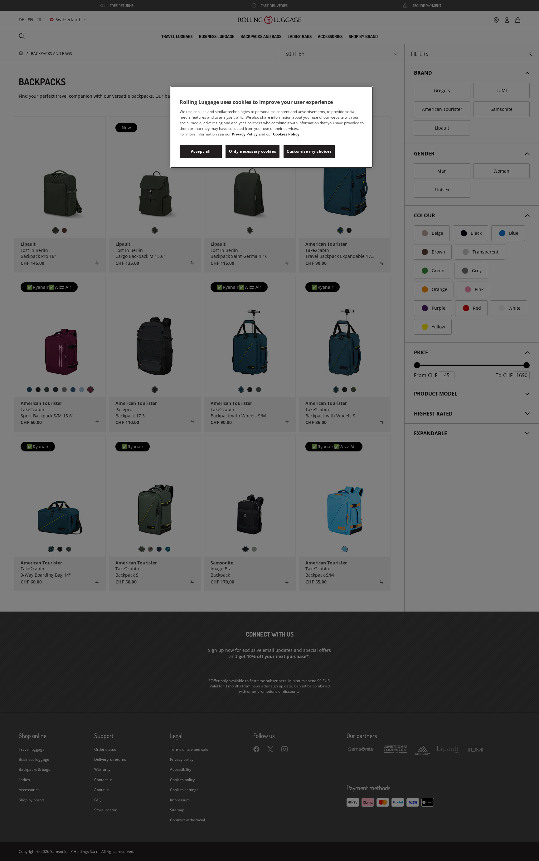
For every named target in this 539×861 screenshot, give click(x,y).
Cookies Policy (286, 134)
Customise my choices (309, 151)
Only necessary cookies (252, 151)
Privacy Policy (245, 134)
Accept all (201, 151)
